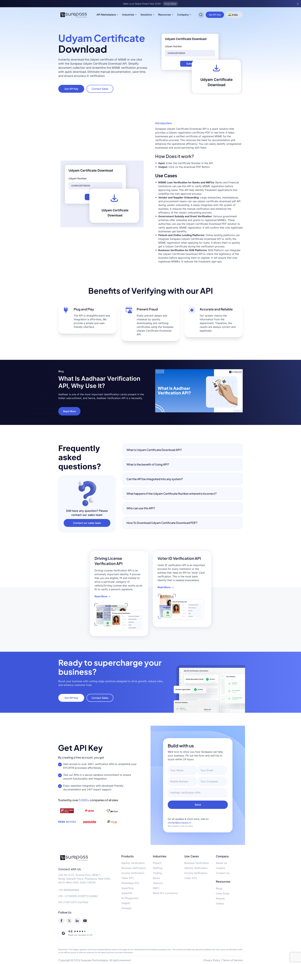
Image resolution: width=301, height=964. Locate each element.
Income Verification (132, 873)
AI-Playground (129, 898)
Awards (220, 898)
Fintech (157, 863)
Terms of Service (233, 960)
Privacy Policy (211, 960)
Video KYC (127, 878)
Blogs (219, 888)
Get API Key (215, 14)
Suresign (126, 908)
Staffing (157, 868)
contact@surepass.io (179, 822)
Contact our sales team (87, 523)
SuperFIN (126, 893)
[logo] (87, 857)
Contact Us (222, 873)
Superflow (127, 888)
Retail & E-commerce (165, 893)
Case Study (223, 893)
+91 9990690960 (68, 890)
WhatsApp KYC (130, 883)
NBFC (156, 888)
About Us (221, 863)
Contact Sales (100, 88)
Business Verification (133, 868)
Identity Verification (133, 863)
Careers (220, 868)
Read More (69, 411)
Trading (157, 873)
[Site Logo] (73, 15)
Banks (156, 878)
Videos (220, 903)
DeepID (125, 903)
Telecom (158, 883)
